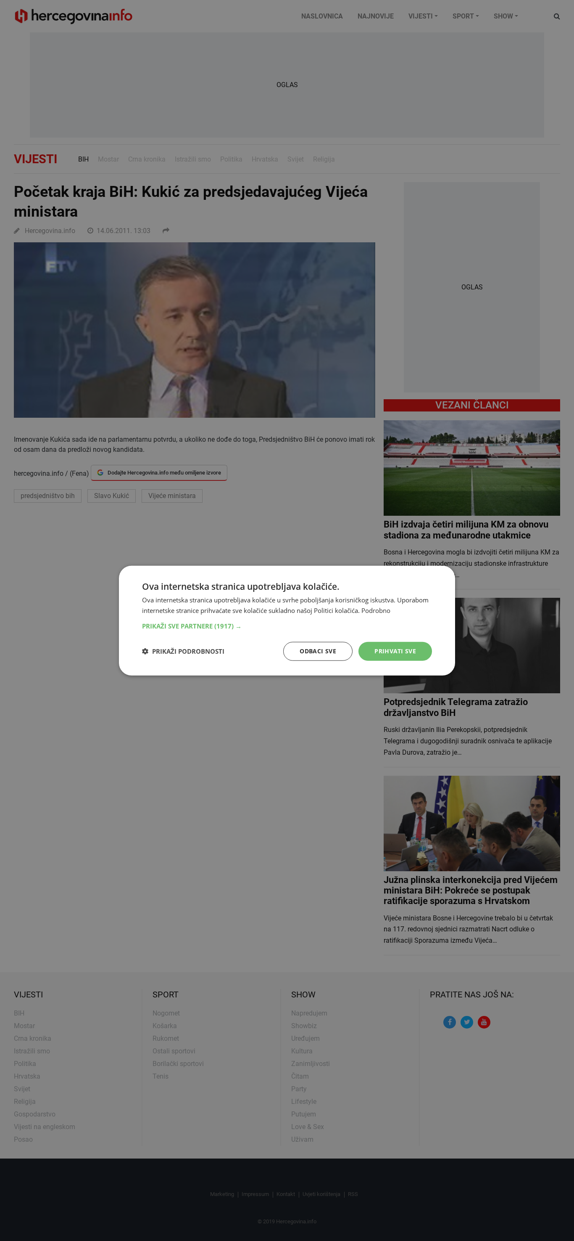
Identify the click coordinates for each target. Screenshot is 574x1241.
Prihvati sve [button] (395, 651)
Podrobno (375, 610)
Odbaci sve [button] (318, 651)
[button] (287, 626)
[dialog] (287, 621)
